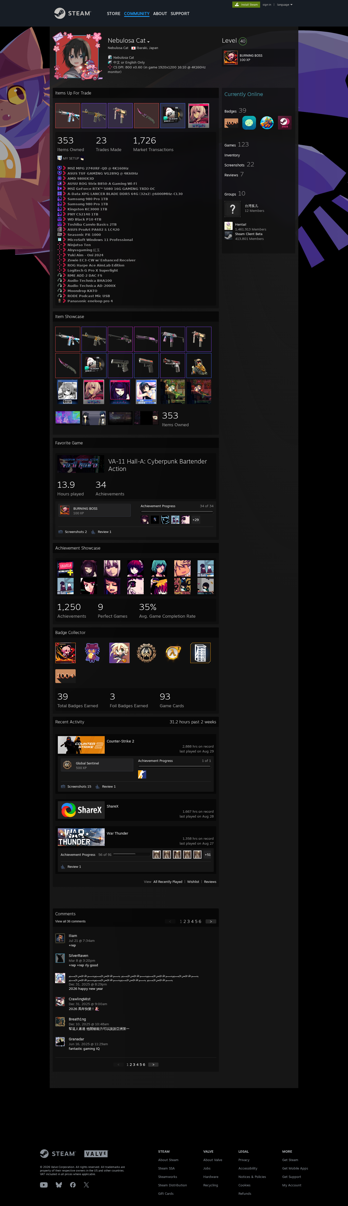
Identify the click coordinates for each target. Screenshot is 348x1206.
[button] (258, 40)
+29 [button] (196, 520)
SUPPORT (180, 13)
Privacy (243, 1160)
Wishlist (193, 882)
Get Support (291, 1177)
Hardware (210, 1177)
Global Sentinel (87, 763)
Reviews (210, 882)
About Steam (168, 1160)
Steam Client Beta (248, 234)
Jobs (206, 1168)
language (283, 4)
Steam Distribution (172, 1185)
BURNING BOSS (85, 508)
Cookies (244, 1185)
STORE (114, 13)
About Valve (212, 1160)
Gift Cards (165, 1193)
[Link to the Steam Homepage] (72, 17)
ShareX (112, 806)
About (160, 13)
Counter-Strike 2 (120, 741)
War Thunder (117, 833)
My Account (291, 1185)
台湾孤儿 (251, 206)
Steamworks (167, 1177)
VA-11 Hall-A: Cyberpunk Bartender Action (157, 464)
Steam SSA (166, 1168)
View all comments (70, 921)
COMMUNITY (137, 13)
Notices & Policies (252, 1177)
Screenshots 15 (79, 786)
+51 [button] (208, 854)
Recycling (210, 1185)
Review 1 (104, 532)
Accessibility (247, 1168)
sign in (267, 4)
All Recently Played (167, 882)
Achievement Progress (158, 506)
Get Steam (290, 1160)
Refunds (244, 1193)
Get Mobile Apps (295, 1168)
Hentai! (240, 224)
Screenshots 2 (76, 532)
